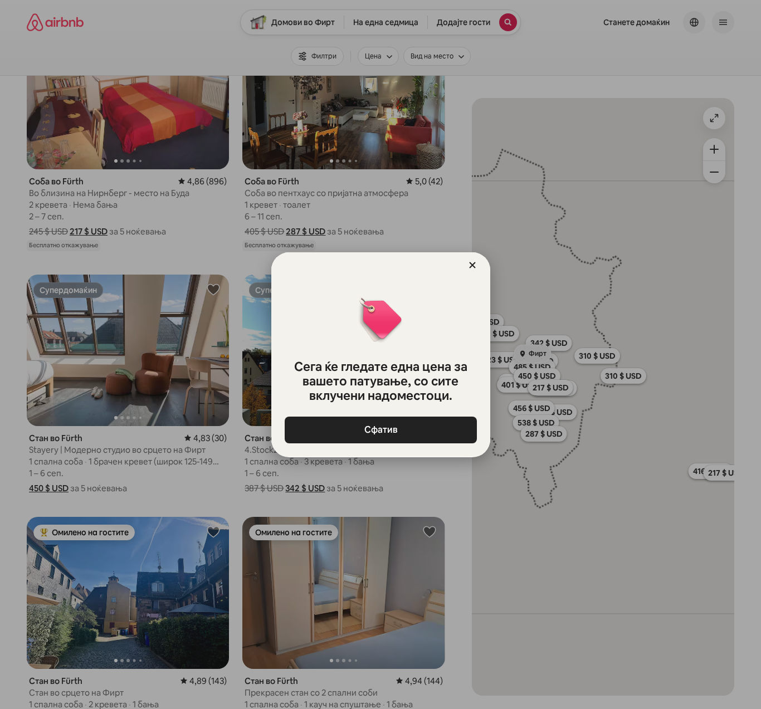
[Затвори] (472, 265)
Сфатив (380, 430)
